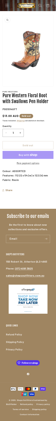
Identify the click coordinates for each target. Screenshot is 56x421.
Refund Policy (14, 334)
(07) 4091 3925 (24, 268)
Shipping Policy (15, 342)
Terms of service (21, 409)
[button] (7, 5)
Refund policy (26, 404)
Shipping (20, 120)
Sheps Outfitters (25, 400)
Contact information (29, 414)
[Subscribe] (46, 239)
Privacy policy (43, 404)
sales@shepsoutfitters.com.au (25, 275)
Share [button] (9, 190)
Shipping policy (39, 409)
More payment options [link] (28, 163)
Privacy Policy (14, 349)
